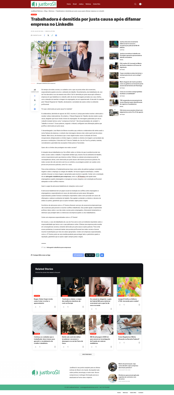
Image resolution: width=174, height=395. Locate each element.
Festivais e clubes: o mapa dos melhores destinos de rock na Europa (71, 301)
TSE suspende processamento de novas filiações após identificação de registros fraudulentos (131, 102)
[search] (135, 4)
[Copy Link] (52, 35)
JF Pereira (81, 176)
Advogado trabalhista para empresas (59, 247)
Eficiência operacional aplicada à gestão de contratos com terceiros (129, 377)
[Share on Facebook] (44, 35)
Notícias (34, 14)
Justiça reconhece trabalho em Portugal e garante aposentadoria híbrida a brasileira (131, 55)
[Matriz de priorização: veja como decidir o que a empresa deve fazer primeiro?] (112, 366)
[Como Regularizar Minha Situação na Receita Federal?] (129, 325)
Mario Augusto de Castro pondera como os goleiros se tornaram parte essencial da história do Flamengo (131, 83)
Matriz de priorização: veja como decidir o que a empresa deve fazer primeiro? (128, 365)
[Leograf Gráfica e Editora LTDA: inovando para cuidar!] (129, 287)
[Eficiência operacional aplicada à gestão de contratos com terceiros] (112, 378)
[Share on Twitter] (48, 35)
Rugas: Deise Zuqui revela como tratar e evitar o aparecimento (43, 301)
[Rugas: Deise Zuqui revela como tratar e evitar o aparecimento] (45, 287)
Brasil (121, 59)
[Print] (56, 35)
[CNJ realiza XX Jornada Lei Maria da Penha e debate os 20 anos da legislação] (113, 65)
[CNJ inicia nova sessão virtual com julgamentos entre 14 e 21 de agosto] (113, 112)
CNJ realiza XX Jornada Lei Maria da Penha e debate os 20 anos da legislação (130, 65)
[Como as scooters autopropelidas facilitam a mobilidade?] (113, 94)
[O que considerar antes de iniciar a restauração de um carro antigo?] (113, 75)
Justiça (122, 49)
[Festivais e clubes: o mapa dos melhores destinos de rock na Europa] (73, 287)
